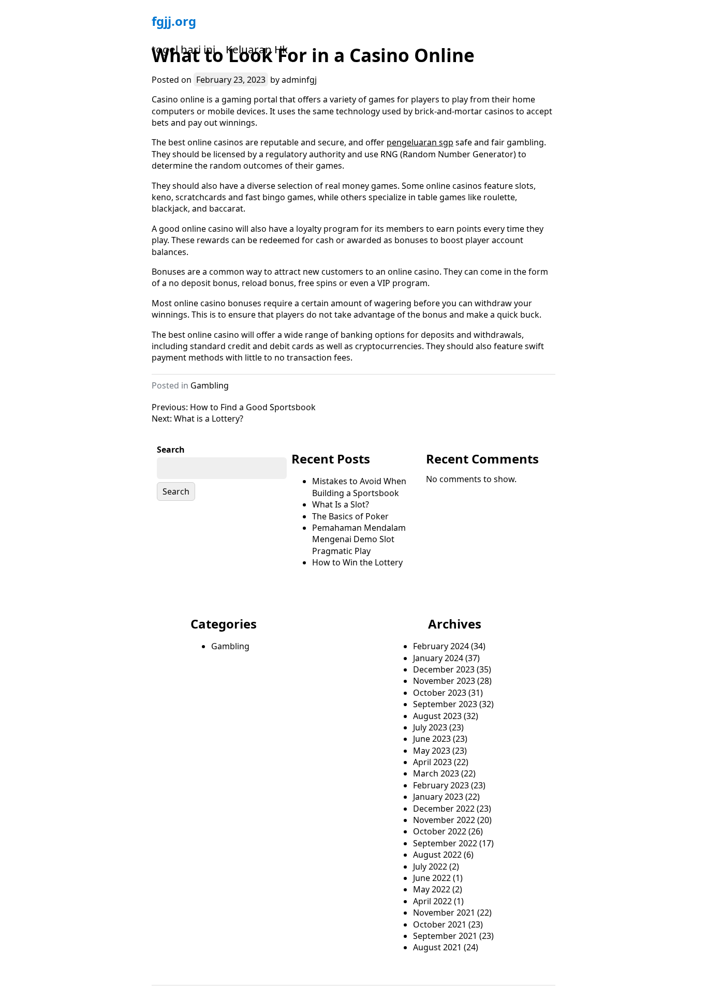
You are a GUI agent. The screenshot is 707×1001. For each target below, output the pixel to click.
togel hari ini (183, 49)
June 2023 (432, 738)
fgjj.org (174, 20)
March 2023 (436, 773)
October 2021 (439, 924)
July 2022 (430, 866)
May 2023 (431, 750)
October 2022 (439, 831)
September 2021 (445, 936)
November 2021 (444, 912)
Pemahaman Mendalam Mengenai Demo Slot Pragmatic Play (359, 539)
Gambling (209, 385)
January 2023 (438, 796)
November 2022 (444, 820)
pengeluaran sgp (420, 142)
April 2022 (432, 901)
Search (171, 449)
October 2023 (439, 692)
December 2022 (444, 808)
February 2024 (441, 646)
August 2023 (437, 716)
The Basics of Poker (350, 516)
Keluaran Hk (257, 49)
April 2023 (432, 762)
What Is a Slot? (340, 504)
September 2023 (445, 704)
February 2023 (441, 785)
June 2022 (432, 878)
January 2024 (438, 658)
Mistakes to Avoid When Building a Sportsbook (359, 486)
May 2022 (431, 889)
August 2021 (437, 947)
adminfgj (299, 79)
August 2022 (437, 854)
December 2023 (444, 669)
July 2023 (430, 727)
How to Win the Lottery (357, 562)
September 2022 (445, 843)
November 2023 (444, 680)
